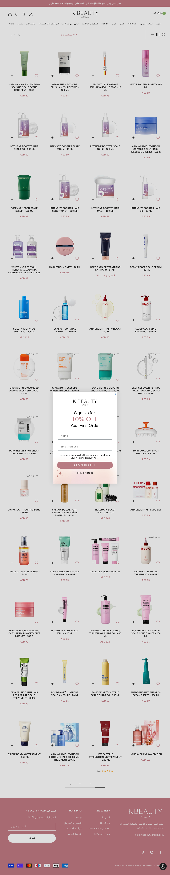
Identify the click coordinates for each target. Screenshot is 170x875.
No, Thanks (85, 472)
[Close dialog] (115, 394)
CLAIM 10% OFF (85, 465)
